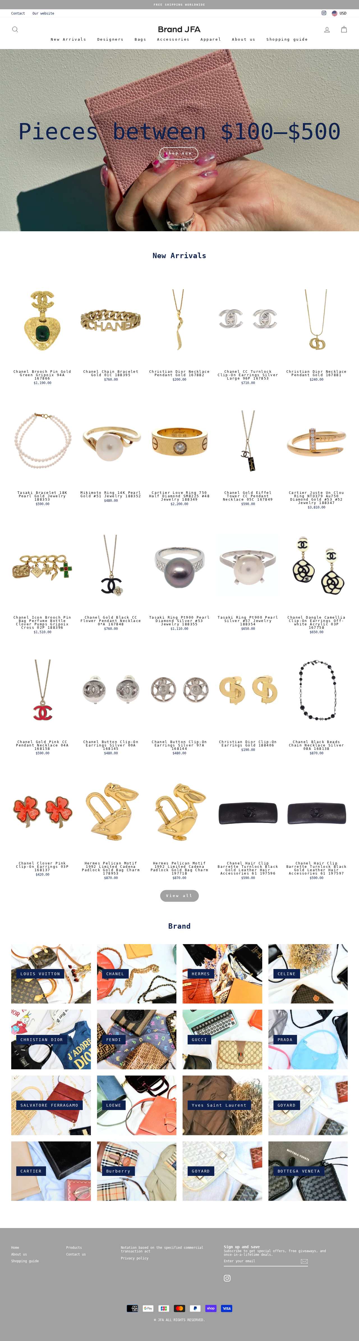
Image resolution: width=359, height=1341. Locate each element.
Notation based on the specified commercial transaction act (162, 1249)
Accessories (173, 39)
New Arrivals (68, 39)
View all (179, 896)
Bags (140, 39)
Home (15, 1248)
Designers (110, 39)
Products (74, 1248)
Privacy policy (134, 1258)
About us (244, 39)
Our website (43, 13)
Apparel (211, 39)
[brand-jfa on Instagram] (227, 1278)
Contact (18, 13)
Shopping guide (287, 39)
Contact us (76, 1254)
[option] (179, 4)
